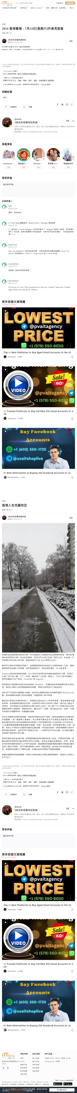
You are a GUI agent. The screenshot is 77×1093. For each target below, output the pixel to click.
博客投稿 (23, 1074)
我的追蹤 (35, 1068)
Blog (40, 1082)
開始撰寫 (70, 3)
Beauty (27, 1082)
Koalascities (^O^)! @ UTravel (8, 163)
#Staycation (50, 1061)
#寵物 (47, 1058)
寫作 (5, 97)
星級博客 (62, 8)
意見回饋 (23, 1071)
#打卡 (57, 1058)
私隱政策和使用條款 (17, 1091)
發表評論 (8, 184)
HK (21, 1082)
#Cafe (68, 1058)
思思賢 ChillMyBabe (53, 163)
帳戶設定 (35, 1061)
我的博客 (35, 1071)
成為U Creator (36, 8)
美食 (25, 80)
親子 (30, 80)
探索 (47, 8)
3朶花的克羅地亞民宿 (17, 39)
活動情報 (50, 80)
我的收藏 (35, 1064)
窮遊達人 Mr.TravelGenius (23, 163)
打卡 (14, 80)
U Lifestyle (7, 1082)
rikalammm (38, 163)
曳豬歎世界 (68, 163)
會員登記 (59, 3)
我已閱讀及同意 (62, 1090)
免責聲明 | (14, 1084)
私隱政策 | (31, 1084)
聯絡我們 (46, 1084)
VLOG (22, 1061)
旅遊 (4, 24)
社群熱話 (23, 8)
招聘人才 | (39, 1084)
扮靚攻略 (42, 80)
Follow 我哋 (45, 84)
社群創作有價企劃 (9, 8)
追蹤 (71, 41)
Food (34, 1082)
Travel (15, 1082)
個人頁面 (35, 1058)
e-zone (46, 1082)
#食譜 (63, 1058)
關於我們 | (6, 1084)
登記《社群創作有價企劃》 (27, 74)
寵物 (35, 80)
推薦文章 (54, 8)
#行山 (52, 1058)
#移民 (58, 1061)
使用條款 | (22, 1084)
